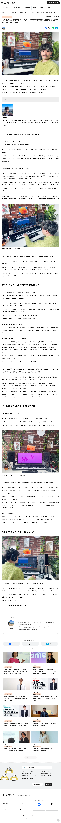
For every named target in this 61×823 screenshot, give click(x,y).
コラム (4, 805)
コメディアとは (20, 803)
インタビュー (6, 801)
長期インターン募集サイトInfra (30, 818)
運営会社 (19, 801)
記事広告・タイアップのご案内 (23, 807)
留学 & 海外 (5, 803)
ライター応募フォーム (21, 805)
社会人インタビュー (12, 12)
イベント (5, 807)
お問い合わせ (19, 809)
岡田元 (7, 28)
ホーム (3, 12)
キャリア (5, 809)
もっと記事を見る (30, 757)
